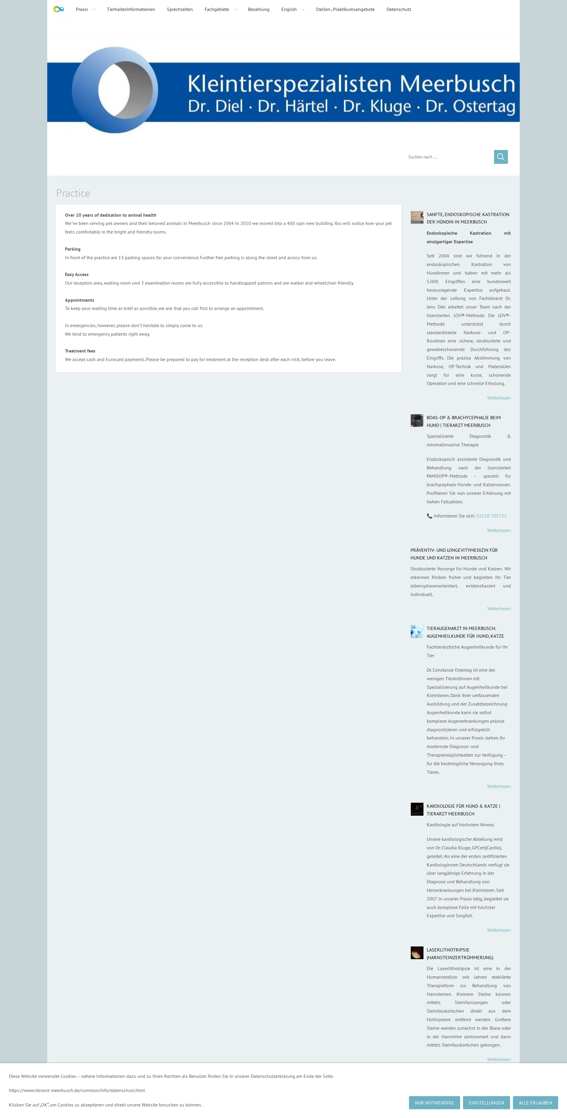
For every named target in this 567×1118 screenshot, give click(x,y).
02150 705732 (491, 516)
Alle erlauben (535, 1103)
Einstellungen (486, 1103)
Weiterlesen (499, 398)
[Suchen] (501, 157)
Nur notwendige (434, 1103)
